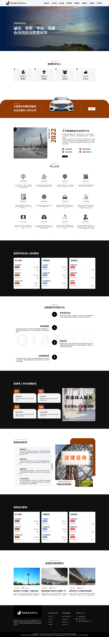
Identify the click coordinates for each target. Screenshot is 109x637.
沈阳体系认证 (65, 619)
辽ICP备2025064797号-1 (55, 633)
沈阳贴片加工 (65, 622)
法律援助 (84, 3)
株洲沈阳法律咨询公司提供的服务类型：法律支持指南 (81, 591)
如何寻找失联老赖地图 (72, 633)
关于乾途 (54, 3)
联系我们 (99, 3)
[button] (106, 27)
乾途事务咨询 (16, 588)
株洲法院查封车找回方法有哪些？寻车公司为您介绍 (26, 591)
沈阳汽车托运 (65, 624)
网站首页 (46, 3)
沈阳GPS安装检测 (66, 616)
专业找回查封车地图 (64, 633)
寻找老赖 (69, 3)
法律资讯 (91, 3)
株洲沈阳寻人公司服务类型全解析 (52, 591)
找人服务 (61, 3)
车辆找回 (76, 3)
